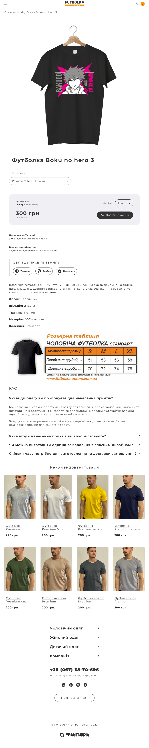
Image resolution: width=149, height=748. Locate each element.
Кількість (107, 203)
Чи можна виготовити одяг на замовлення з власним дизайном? (71, 445)
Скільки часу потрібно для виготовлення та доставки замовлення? (73, 454)
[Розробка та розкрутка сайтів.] (74, 735)
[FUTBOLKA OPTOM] (74, 3)
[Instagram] (78, 685)
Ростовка (18, 173)
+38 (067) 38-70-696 (74, 670)
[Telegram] (85, 685)
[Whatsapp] (63, 685)
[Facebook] (71, 685)
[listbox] (40, 181)
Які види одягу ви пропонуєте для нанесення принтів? (61, 398)
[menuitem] (63, 685)
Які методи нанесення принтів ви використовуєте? (57, 436)
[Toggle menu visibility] (5, 4)
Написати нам (74, 697)
